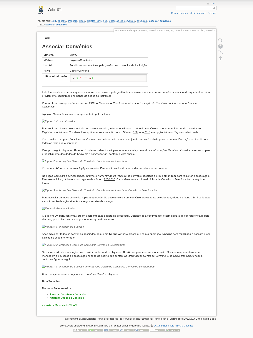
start (53, 21)
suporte (62, 21)
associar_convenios (160, 21)
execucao (142, 21)
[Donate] (95, 330)
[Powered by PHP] (111, 330)
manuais (72, 21)
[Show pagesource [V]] (221, 40)
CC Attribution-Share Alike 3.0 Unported (173, 325)
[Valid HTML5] (126, 330)
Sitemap (212, 13)
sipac (82, 21)
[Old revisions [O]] (221, 46)
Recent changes (179, 13)
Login (213, 3)
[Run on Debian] (157, 330)
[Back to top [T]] (221, 58)
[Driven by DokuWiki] (172, 330)
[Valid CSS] (141, 330)
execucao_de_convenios (122, 21)
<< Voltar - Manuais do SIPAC (59, 305)
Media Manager (198, 13)
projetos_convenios (97, 21)
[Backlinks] (221, 52)
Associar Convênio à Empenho (68, 294)
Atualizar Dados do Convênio (67, 297)
